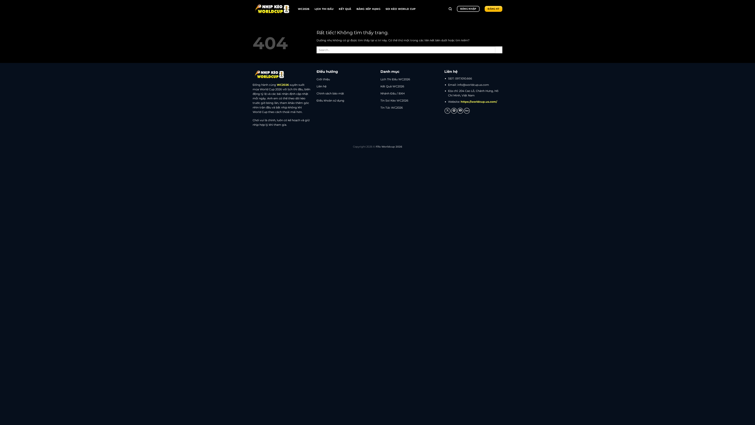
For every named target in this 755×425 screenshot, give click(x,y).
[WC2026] (272, 9)
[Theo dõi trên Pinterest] (454, 111)
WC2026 (303, 8)
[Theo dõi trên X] (447, 111)
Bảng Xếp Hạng (368, 8)
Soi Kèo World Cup (401, 8)
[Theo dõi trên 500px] (467, 111)
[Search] (450, 9)
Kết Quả (345, 8)
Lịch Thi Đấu (324, 8)
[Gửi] (498, 50)
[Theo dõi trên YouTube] (460, 111)
